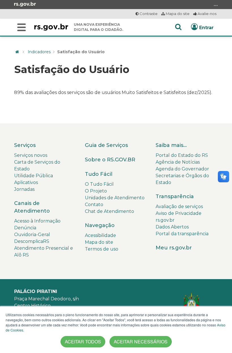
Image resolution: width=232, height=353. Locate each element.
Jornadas (24, 189)
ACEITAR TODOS (83, 341)
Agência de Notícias (178, 162)
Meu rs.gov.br (174, 248)
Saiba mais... (171, 145)
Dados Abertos (172, 227)
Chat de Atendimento (109, 211)
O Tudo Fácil (99, 184)
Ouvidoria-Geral (32, 234)
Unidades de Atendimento (115, 197)
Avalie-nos (206, 13)
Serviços (25, 145)
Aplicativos (26, 182)
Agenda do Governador (182, 169)
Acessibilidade (100, 235)
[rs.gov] (25, 4)
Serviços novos (30, 155)
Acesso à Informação (37, 221)
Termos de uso (101, 249)
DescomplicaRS (31, 241)
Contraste (148, 13)
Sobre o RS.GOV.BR (110, 160)
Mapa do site (177, 13)
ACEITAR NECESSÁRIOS (140, 341)
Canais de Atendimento (32, 207)
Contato (94, 204)
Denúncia (25, 227)
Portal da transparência (182, 233)
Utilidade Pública (33, 175)
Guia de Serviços (106, 145)
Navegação (100, 225)
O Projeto (96, 191)
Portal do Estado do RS (182, 155)
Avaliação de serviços (179, 206)
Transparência (175, 196)
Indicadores (39, 51)
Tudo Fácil (98, 174)
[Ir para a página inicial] (51, 27)
